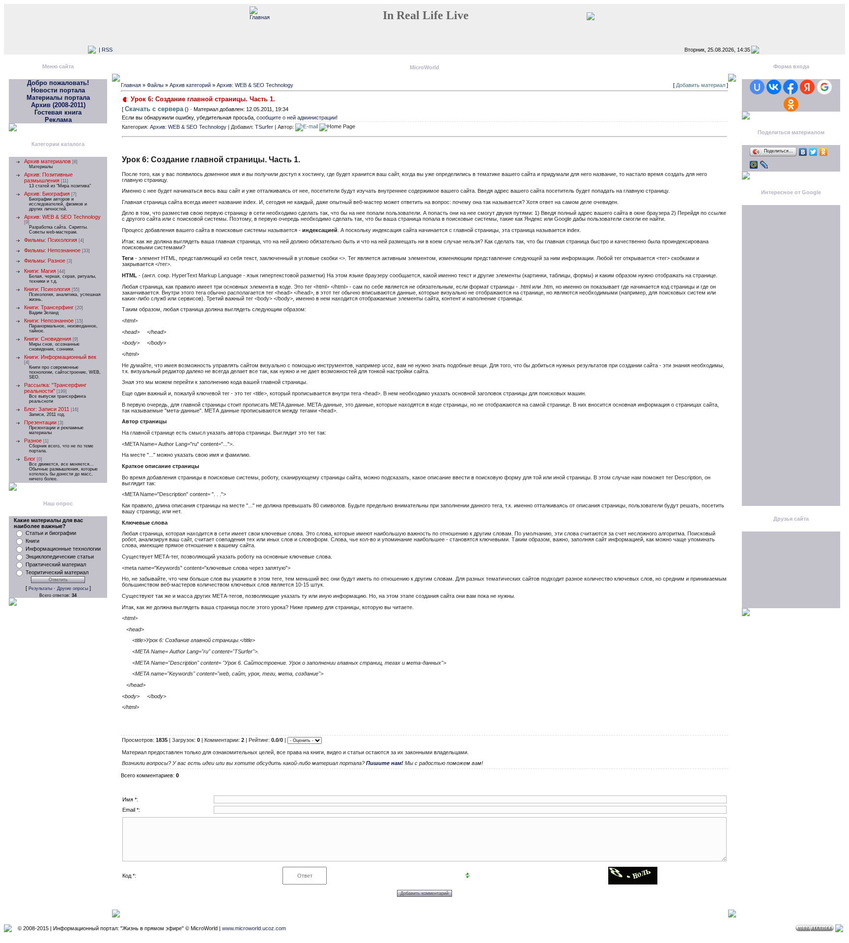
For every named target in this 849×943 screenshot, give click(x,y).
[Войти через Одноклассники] (791, 104)
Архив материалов (47, 161)
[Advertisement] (791, 358)
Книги (32, 541)
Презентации (40, 422)
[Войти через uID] (757, 87)
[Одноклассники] (824, 152)
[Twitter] (813, 152)
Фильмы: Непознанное (52, 250)
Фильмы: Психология (50, 240)
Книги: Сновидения (47, 339)
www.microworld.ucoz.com (254, 928)
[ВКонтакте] (803, 152)
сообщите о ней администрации (296, 117)
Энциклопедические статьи (60, 557)
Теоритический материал (57, 572)
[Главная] (260, 17)
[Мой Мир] (754, 164)
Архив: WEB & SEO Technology (62, 217)
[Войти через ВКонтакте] (773, 87)
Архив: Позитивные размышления (48, 177)
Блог (29, 459)
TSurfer (264, 126)
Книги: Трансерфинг (49, 307)
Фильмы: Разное (44, 261)
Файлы (155, 85)
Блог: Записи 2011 (46, 409)
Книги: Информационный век (60, 357)
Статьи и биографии (51, 533)
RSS (107, 50)
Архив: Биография (47, 194)
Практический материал (56, 564)
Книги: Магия (40, 271)
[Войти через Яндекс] (807, 87)
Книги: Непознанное (49, 321)
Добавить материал (700, 85)
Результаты (40, 588)
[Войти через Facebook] (790, 87)
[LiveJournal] (764, 164)
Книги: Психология (47, 289)
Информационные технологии (63, 549)
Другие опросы (72, 588)
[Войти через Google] (824, 87)
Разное (33, 440)
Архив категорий (190, 85)
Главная (131, 85)
